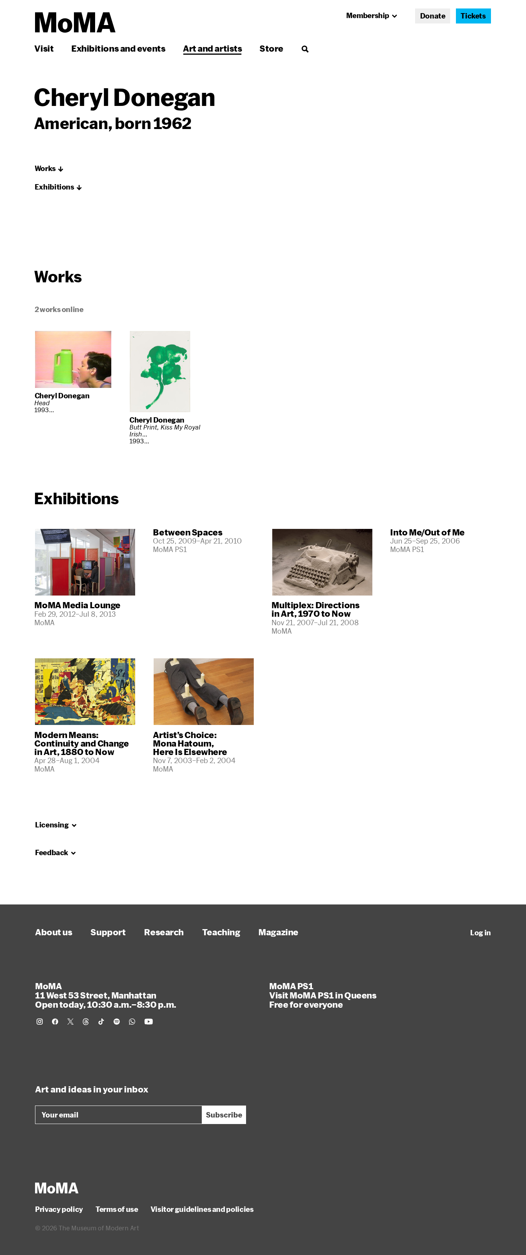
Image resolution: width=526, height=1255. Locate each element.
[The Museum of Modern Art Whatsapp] (132, 1021)
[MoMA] (57, 1187)
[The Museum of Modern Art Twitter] (70, 1021)
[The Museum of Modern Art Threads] (86, 1021)
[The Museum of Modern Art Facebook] (55, 1021)
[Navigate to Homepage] (75, 22)
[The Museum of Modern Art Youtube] (148, 1021)
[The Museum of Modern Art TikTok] (101, 1021)
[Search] (304, 48)
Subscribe (224, 1115)
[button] (49, 168)
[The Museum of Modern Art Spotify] (116, 1021)
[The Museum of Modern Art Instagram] (39, 1021)
